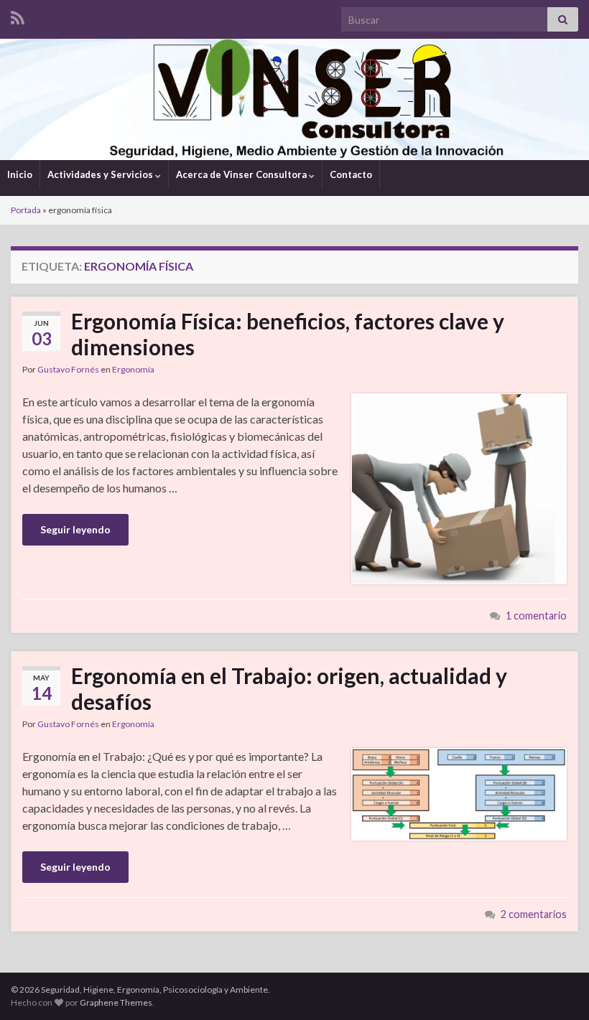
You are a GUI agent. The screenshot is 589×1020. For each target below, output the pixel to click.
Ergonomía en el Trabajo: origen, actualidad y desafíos (289, 688)
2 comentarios (534, 914)
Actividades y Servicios (101, 174)
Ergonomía (133, 369)
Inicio (19, 174)
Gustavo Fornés (68, 369)
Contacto (351, 174)
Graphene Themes (116, 1002)
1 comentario (536, 615)
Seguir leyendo (75, 529)
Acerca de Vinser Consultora (242, 174)
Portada (26, 210)
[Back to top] (557, 988)
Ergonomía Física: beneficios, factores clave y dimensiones (287, 334)
